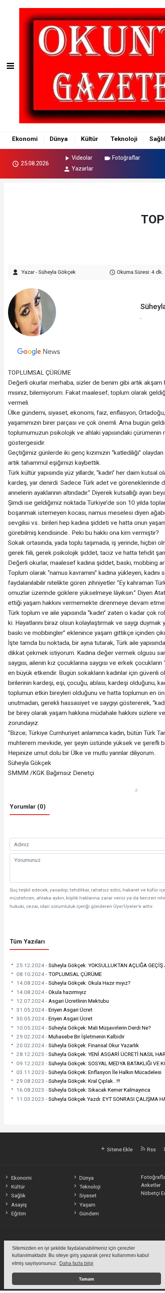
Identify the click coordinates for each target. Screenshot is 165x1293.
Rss (151, 1149)
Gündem (89, 1213)
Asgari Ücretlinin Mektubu (62, 1001)
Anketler (151, 1185)
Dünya (59, 139)
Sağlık (18, 1195)
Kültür (89, 139)
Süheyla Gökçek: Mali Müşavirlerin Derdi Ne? (83, 1027)
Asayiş (18, 1204)
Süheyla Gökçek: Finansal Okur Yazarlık (77, 1045)
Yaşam (87, 1204)
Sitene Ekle (119, 1149)
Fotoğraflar (126, 158)
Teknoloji (124, 139)
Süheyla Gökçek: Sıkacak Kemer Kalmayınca (83, 1089)
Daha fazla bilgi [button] (76, 1263)
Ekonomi (25, 139)
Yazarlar (82, 168)
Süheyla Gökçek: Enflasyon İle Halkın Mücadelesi (88, 1072)
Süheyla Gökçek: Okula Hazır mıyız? (73, 983)
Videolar (82, 158)
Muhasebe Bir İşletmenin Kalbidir (70, 1036)
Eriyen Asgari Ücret (54, 1009)
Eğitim (18, 1213)
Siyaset (88, 1195)
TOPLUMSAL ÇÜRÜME (59, 974)
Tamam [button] (86, 1279)
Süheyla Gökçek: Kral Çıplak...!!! (68, 1081)
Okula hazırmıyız (51, 992)
